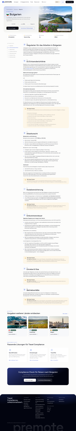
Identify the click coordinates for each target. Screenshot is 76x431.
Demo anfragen (70, 1)
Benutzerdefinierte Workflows (39, 415)
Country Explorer (9, 9)
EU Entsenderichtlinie (13, 47)
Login (63, 1)
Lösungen (16, 2)
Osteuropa (16, 9)
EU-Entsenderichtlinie (40, 404)
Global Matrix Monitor (40, 417)
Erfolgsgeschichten (25, 2)
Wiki (48, 399)
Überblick (10, 45)
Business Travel (27, 399)
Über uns (44, 2)
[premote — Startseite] (7, 2)
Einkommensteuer (12, 53)
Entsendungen (27, 401)
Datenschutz (61, 401)
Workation (26, 403)
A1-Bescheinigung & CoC (39, 402)
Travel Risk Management (26, 405)
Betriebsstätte (11, 57)
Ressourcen (36, 2)
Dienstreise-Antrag (39, 399)
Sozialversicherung (12, 51)
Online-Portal (30, 68)
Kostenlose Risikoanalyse (27, 28)
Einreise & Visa (11, 55)
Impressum (61, 399)
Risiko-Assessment (39, 408)
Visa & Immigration (39, 406)
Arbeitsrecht (11, 49)
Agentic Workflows (28, 408)
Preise (31, 2)
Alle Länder (65, 313)
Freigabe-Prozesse (39, 413)
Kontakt (49, 409)
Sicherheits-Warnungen (38, 410)
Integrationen (50, 403)
